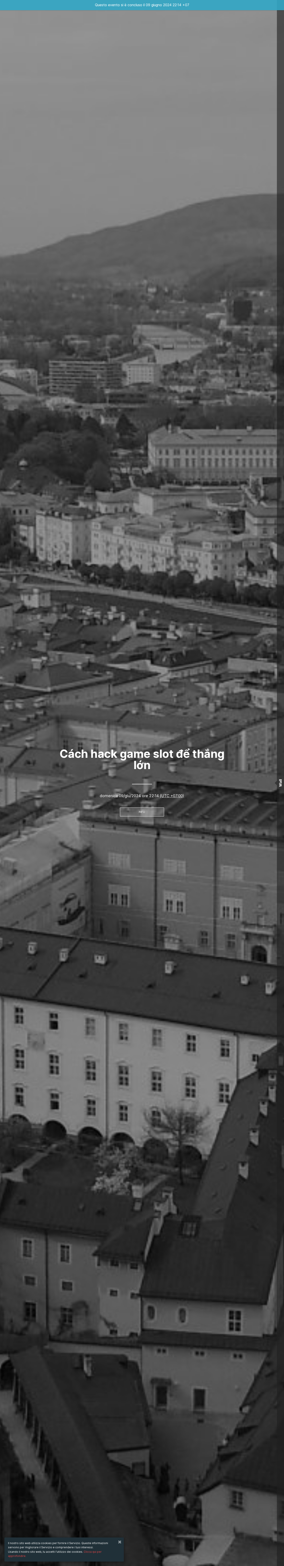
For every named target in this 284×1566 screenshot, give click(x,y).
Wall (280, 783)
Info (142, 812)
